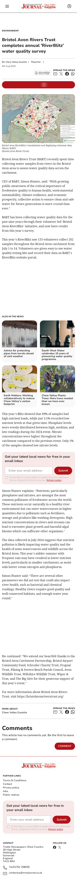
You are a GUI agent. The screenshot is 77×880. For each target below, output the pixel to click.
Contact (7, 784)
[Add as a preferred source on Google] (42, 73)
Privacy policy (11, 787)
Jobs (5, 791)
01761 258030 (21, 867)
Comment (64, 746)
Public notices (11, 794)
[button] (7, 6)
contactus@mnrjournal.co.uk (25, 872)
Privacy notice (54, 480)
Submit (63, 471)
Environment (10, 30)
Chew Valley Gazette (16, 62)
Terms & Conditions (14, 780)
